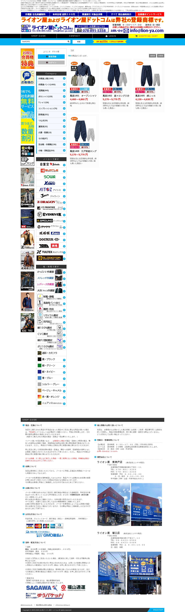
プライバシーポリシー (63, 605)
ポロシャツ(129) (45, 96)
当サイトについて (26, 605)
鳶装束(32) (43, 126)
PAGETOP (158, 610)
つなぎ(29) (43, 120)
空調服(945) (43, 90)
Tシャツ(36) (43, 102)
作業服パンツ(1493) (47, 84)
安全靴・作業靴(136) (47, 144)
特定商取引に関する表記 (44, 605)
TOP (72, 50)
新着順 (160, 56)
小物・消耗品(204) (46, 150)
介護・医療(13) (44, 132)
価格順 (152, 56)
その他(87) (43, 138)
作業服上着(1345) (46, 78)
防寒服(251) (43, 114)
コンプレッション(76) (47, 108)
